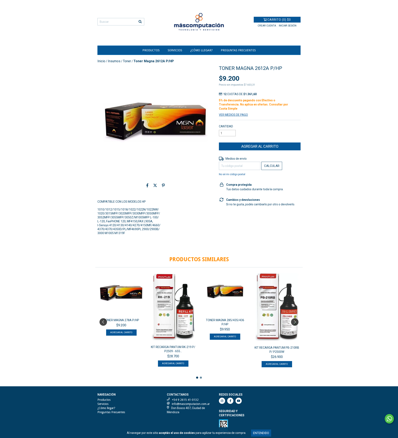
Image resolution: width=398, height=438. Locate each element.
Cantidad (226, 126)
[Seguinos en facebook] (230, 401)
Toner (127, 61)
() (279, 19)
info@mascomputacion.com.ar (191, 404)
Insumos (114, 61)
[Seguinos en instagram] (222, 401)
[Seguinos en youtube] (238, 401)
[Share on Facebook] (147, 185)
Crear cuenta (267, 25)
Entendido (261, 433)
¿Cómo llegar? (201, 50)
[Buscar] (140, 21)
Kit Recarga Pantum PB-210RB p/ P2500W (277, 349)
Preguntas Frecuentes (238, 50)
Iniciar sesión (287, 25)
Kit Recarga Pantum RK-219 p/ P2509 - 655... (173, 349)
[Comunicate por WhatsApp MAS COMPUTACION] (389, 419)
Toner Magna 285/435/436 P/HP (225, 322)
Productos (151, 50)
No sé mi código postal (232, 174)
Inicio (101, 61)
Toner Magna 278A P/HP (121, 320)
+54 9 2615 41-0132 (185, 399)
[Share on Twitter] (155, 185)
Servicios (175, 50)
